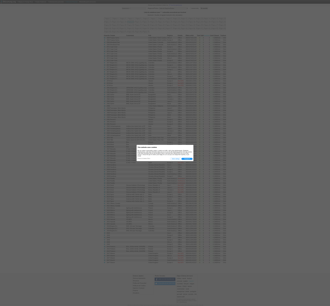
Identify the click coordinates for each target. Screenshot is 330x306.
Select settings (176, 158)
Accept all (187, 158)
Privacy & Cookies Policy (144, 158)
